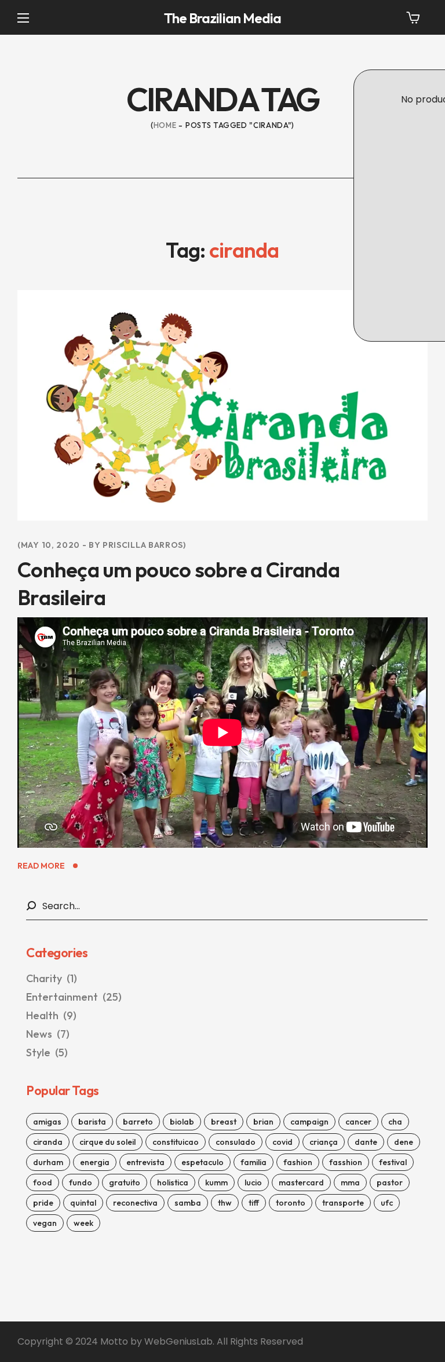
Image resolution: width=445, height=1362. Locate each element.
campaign (309, 1121)
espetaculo (202, 1162)
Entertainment (74, 997)
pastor (390, 1182)
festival (393, 1162)
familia (253, 1162)
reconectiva (135, 1203)
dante (366, 1142)
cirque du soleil (107, 1142)
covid (282, 1142)
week (83, 1223)
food (42, 1182)
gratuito (124, 1182)
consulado (236, 1142)
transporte (343, 1203)
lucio (253, 1182)
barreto (138, 1121)
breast (223, 1121)
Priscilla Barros (143, 545)
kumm (216, 1182)
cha (395, 1121)
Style (47, 1052)
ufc (387, 1203)
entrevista (145, 1162)
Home (165, 125)
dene (403, 1142)
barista (92, 1121)
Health (61, 322)
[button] (413, 17)
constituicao (175, 1142)
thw (225, 1203)
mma (350, 1182)
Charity (51, 978)
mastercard (301, 1182)
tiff (254, 1203)
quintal (83, 1203)
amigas (47, 1121)
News (48, 1034)
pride (43, 1203)
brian (263, 1121)
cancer (358, 1121)
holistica (172, 1182)
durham (48, 1162)
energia (95, 1162)
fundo (80, 1182)
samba (187, 1203)
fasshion (345, 1162)
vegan (45, 1223)
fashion (297, 1162)
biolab (182, 1121)
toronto (290, 1203)
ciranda (48, 1142)
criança (323, 1142)
